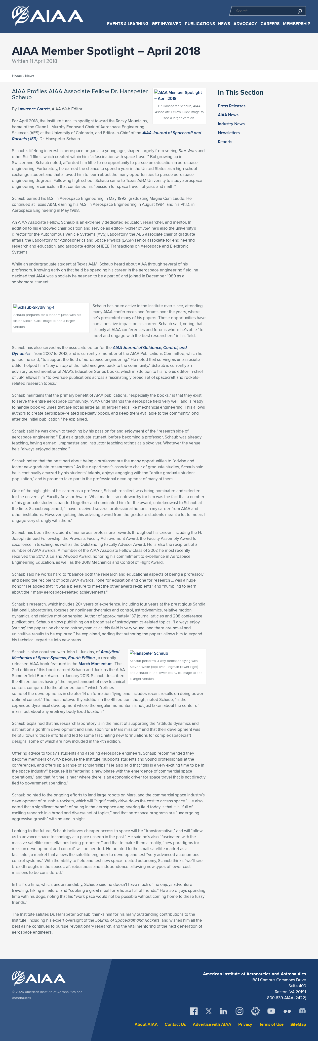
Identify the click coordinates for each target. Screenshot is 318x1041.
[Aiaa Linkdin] (223, 1011)
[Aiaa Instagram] (239, 1011)
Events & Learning (127, 24)
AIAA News (228, 115)
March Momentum (96, 664)
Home (17, 76)
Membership (296, 24)
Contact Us (175, 1024)
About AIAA (146, 1024)
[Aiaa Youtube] (271, 1011)
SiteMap (298, 1024)
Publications (200, 24)
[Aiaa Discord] (302, 1011)
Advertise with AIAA (212, 1024)
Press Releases (231, 106)
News (224, 24)
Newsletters (229, 133)
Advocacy (245, 24)
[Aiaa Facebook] (193, 1011)
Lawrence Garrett (34, 109)
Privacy (245, 1024)
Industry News (231, 124)
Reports (225, 142)
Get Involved (166, 24)
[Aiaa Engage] (255, 1011)
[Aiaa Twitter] (208, 1011)
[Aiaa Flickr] (287, 1011)
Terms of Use (271, 1024)
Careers (270, 24)
